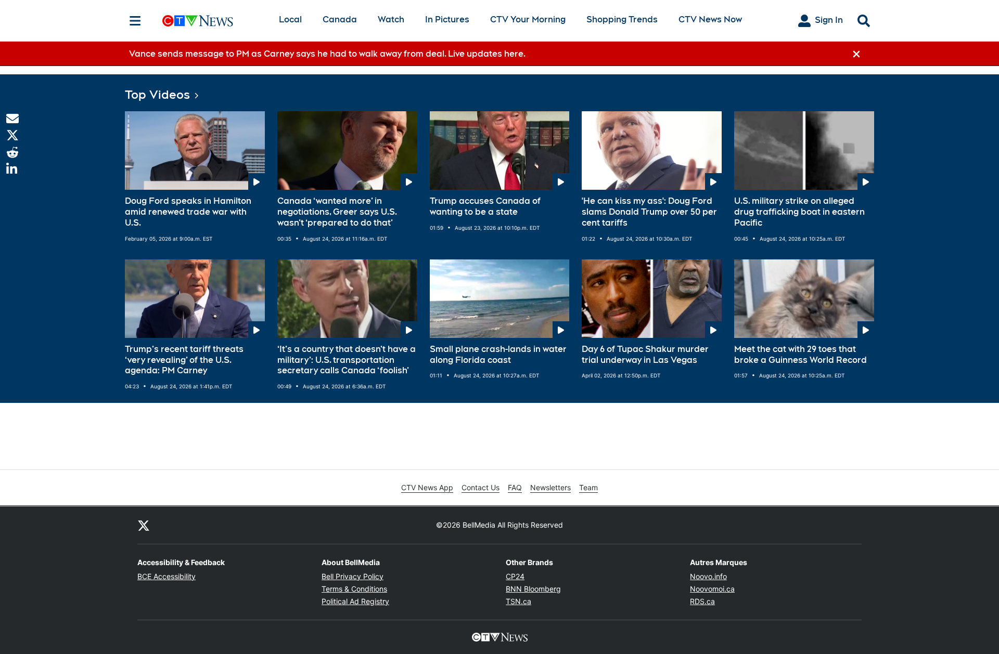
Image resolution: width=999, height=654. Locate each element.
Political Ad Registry (355, 601)
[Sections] (135, 21)
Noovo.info (708, 576)
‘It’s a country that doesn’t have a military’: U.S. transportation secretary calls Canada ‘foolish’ (346, 360)
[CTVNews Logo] (212, 21)
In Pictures (447, 19)
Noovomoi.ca (712, 588)
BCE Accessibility (166, 576)
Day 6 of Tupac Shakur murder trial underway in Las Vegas (645, 354)
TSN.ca (518, 601)
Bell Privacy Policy (352, 576)
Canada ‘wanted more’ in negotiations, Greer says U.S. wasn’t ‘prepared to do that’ (337, 212)
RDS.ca (702, 601)
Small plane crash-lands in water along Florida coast (498, 354)
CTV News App (427, 487)
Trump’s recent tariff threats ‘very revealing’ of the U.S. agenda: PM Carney (184, 360)
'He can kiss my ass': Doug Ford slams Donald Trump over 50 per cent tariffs (649, 212)
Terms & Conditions (354, 588)
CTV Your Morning (528, 19)
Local (290, 19)
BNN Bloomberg (533, 588)
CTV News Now (710, 19)
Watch (391, 19)
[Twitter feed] (143, 525)
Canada (340, 19)
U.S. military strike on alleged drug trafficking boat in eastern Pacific (799, 212)
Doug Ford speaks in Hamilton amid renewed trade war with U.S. (188, 212)
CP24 (515, 576)
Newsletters (550, 487)
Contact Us (480, 487)
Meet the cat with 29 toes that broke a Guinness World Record (800, 354)
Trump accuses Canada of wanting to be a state (485, 206)
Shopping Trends (622, 19)
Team (588, 487)
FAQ (515, 487)
